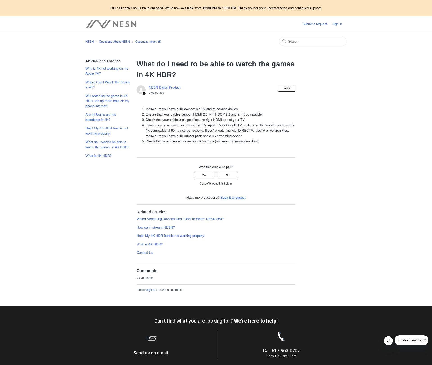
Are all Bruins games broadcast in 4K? (101, 117)
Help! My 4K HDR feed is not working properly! (107, 131)
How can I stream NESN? (156, 227)
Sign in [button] (337, 24)
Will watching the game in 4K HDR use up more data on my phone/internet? (108, 100)
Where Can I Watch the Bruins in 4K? (108, 84)
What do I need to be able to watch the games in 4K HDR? (107, 144)
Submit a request (315, 24)
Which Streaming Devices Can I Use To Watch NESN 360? (180, 218)
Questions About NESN (114, 41)
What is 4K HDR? (99, 155)
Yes (204, 175)
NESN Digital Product (164, 87)
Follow (287, 88)
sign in (150, 289)
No (228, 175)
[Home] (111, 24)
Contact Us (145, 252)
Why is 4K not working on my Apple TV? (107, 71)
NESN (90, 41)
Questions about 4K (148, 41)
